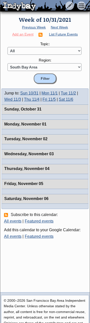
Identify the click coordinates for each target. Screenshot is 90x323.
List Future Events (63, 34)
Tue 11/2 (68, 93)
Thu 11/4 (32, 99)
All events (13, 221)
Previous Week (34, 27)
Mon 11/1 (50, 93)
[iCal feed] (7, 214)
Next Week (59, 27)
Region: (45, 60)
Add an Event (23, 34)
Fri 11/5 (49, 99)
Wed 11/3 (12, 99)
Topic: (45, 44)
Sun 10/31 (29, 93)
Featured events (39, 221)
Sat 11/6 (66, 99)
